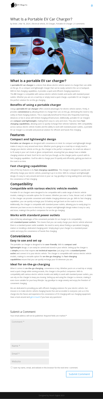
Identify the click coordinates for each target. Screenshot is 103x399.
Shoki (15, 23)
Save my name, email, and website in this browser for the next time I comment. (45, 367)
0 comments (79, 23)
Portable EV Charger (64, 23)
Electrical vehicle (38, 23)
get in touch (35, 297)
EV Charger (50, 23)
